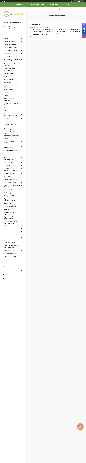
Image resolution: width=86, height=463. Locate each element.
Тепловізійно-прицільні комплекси (10, 64)
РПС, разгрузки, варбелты (11, 239)
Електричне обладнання (11, 269)
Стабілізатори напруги (10, 193)
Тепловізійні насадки (10, 44)
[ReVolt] (13, 14)
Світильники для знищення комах (11, 151)
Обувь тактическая (9, 242)
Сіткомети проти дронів (10, 56)
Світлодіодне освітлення (11, 231)
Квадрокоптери (8, 89)
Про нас (5, 278)
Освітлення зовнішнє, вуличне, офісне (10, 146)
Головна (43, 9)
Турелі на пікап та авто (10, 179)
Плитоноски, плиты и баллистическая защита (11, 169)
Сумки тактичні (8, 267)
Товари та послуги (8, 35)
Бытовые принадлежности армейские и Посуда (11, 246)
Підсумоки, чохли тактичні (11, 260)
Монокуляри (7, 95)
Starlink (6, 92)
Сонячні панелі (8, 108)
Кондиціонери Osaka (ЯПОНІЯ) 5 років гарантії (10, 142)
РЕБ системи (7, 53)
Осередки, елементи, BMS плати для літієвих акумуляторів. (11, 223)
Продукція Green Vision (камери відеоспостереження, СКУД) (12, 133)
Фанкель (6, 209)
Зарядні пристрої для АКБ (11, 203)
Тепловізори (7, 38)
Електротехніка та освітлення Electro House (12, 186)
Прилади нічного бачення (11, 50)
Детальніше (65, 4)
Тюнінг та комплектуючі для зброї (12, 85)
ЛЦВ (5, 110)
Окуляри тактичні (9, 263)
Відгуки (5, 274)
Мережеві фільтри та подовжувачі (10, 213)
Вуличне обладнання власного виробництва (10, 114)
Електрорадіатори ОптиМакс (12, 129)
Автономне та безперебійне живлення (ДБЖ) (12, 60)
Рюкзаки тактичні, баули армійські (11, 257)
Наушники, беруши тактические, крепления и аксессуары (11, 174)
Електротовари (8, 234)
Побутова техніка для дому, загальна (11, 125)
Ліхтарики (7, 138)
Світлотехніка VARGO (10, 182)
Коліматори (7, 76)
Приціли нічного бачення (11, 47)
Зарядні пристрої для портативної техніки (10, 199)
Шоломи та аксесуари (10, 253)
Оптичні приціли (8, 79)
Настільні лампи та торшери (12, 155)
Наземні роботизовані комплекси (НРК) (10, 69)
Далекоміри (7, 82)
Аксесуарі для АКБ (9, 196)
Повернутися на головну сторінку (39, 36)
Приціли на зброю (9, 162)
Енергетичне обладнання (11, 250)
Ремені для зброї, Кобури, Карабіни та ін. (11, 104)
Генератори (7, 118)
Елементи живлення (9, 236)
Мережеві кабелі (8, 190)
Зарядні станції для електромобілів (9, 217)
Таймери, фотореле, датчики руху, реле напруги (12, 158)
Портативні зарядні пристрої (12, 206)
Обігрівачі (6, 121)
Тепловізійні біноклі (9, 73)
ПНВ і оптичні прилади (10, 165)
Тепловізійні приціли (9, 41)
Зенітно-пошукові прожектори (9, 99)
